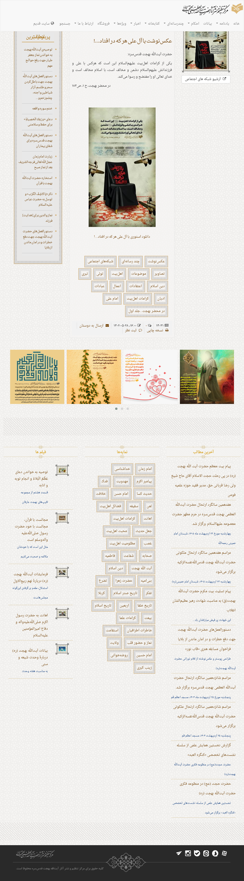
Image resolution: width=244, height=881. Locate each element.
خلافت (101, 494)
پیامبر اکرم (144, 481)
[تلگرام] (179, 853)
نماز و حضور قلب (139, 643)
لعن (149, 506)
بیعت (148, 618)
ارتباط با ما (85, 24)
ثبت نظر (131, 330)
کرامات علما (127, 618)
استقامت (112, 630)
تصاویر (160, 274)
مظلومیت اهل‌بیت (122, 543)
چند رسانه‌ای (130, 261)
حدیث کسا (144, 494)
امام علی (112, 298)
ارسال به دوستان (91, 325)
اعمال (117, 286)
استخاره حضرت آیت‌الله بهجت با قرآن (37, 181)
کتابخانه (153, 24)
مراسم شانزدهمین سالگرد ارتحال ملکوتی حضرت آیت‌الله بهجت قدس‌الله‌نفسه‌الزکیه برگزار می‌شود (204, 716)
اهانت (148, 519)
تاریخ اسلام (103, 605)
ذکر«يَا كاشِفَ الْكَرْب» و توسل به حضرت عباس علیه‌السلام (38, 199)
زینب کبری (144, 668)
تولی (100, 274)
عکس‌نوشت (156, 261)
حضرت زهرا (124, 581)
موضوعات (138, 274)
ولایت (114, 643)
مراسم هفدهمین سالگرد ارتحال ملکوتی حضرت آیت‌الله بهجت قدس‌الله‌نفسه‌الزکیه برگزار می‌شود (206, 562)
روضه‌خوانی (119, 655)
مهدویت (122, 481)
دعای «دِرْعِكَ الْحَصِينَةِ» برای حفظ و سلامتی (38, 122)
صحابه (147, 556)
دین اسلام (157, 286)
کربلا (101, 593)
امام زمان (145, 469)
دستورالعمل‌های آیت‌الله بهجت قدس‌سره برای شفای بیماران (37, 140)
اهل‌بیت (117, 274)
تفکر (149, 593)
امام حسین (144, 655)
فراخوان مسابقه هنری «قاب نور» (208, 649)
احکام (194, 24)
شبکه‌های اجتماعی (100, 261)
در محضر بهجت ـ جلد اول (146, 311)
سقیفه (134, 506)
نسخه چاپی (155, 330)
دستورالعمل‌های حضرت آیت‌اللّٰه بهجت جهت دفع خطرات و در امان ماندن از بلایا (37, 239)
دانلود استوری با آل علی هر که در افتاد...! (122, 237)
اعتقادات (135, 286)
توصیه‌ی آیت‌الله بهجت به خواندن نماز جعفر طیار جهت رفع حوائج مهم (38, 58)
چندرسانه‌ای (175, 24)
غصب (148, 543)
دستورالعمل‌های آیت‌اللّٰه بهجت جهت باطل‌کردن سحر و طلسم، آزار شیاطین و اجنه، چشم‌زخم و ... (37, 87)
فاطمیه (110, 556)
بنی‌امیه (146, 581)
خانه (236, 24)
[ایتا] (206, 853)
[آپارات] (224, 853)
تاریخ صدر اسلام (125, 593)
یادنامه (224, 24)
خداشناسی (122, 469)
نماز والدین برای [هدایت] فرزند (37, 218)
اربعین (124, 605)
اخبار (137, 24)
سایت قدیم (41, 24)
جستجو (64, 24)
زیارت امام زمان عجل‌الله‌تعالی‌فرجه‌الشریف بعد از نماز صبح (35, 162)
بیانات (207, 24)
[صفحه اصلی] (212, 10)
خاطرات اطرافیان (139, 630)
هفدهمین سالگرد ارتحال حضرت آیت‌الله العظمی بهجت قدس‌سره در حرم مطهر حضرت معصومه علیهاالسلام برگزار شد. (204, 514)
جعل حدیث (144, 531)
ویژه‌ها (121, 24)
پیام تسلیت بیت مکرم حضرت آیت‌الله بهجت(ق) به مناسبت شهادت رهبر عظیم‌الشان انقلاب (204, 601)
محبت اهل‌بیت (116, 531)
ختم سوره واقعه (42, 109)
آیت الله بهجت (142, 568)
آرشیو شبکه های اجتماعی (203, 79)
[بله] (197, 853)
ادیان (161, 298)
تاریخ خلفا (144, 605)
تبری (85, 274)
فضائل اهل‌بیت (110, 506)
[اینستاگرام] (188, 853)
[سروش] (215, 853)
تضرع (103, 581)
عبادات (99, 286)
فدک (104, 481)
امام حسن (121, 494)
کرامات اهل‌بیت (138, 298)
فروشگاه (103, 24)
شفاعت (129, 556)
